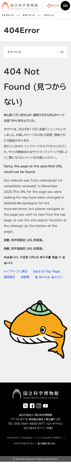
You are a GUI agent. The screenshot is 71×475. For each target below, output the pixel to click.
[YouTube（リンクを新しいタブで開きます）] (45, 406)
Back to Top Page (46, 271)
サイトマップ (12, 438)
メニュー (65, 5)
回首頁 (25, 277)
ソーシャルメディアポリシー (49, 438)
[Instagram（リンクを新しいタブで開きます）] (38, 405)
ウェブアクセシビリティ (24, 443)
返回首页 (9, 277)
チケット (55, 6)
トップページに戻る (15, 271)
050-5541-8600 (25, 423)
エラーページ (29, 15)
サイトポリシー (27, 438)
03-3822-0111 (31, 428)
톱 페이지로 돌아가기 (48, 277)
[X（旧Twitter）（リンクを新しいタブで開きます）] (25, 405)
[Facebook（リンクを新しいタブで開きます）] (32, 405)
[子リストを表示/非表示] (35, 52)
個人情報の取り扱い (46, 443)
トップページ (8, 15)
